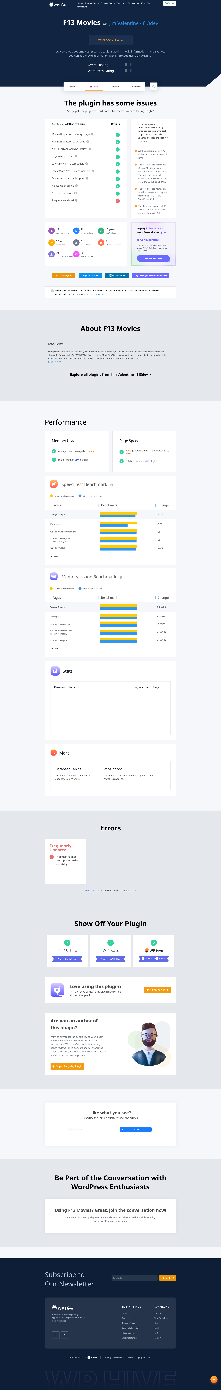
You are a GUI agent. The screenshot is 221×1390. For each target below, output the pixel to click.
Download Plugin (62, 275)
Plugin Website (89, 275)
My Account (82, 7)
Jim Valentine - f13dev (133, 23)
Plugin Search (128, 1333)
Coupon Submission (130, 1328)
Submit (135, 1129)
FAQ (156, 1333)
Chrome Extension (130, 1338)
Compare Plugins (108, 3)
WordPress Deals (144, 3)
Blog (124, 3)
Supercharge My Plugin (69, 1066)
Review (72, 86)
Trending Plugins (92, 3)
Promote (131, 3)
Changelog (136, 86)
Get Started (169, 3)
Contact (157, 1338)
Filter (119, 3)
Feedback (158, 1328)
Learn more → (95, 294)
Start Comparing (156, 990)
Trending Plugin (128, 1323)
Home (80, 3)
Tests (95, 86)
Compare (115, 86)
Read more (91, 890)
